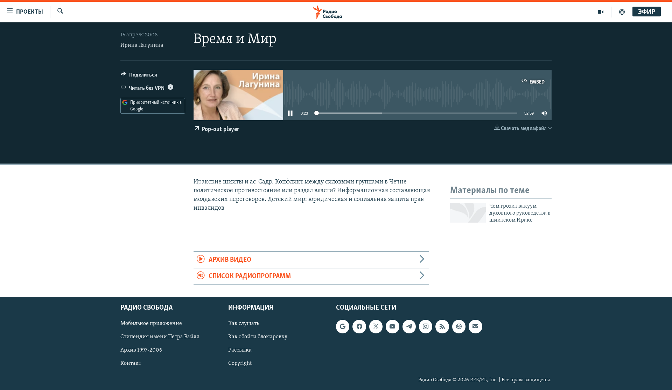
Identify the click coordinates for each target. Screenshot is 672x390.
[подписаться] (475, 326)
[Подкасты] (458, 326)
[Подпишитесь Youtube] (392, 326)
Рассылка (240, 350)
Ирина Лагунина (141, 45)
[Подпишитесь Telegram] (409, 326)
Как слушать (243, 324)
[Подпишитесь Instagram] (425, 326)
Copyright (240, 364)
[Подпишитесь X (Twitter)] (376, 326)
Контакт (130, 364)
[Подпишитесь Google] (342, 326)
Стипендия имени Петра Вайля (159, 337)
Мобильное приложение (151, 324)
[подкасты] (621, 12)
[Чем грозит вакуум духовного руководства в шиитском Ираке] (468, 213)
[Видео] (600, 12)
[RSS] (442, 326)
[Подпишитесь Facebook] (359, 326)
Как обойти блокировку (257, 337)
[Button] (139, 76)
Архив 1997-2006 (141, 350)
